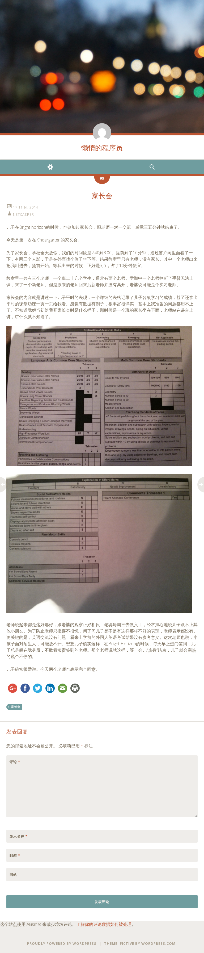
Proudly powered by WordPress (61, 943)
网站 (13, 874)
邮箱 (15, 855)
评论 (15, 761)
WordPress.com (158, 943)
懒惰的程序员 (102, 148)
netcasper (23, 214)
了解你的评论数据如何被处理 (103, 924)
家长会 (15, 707)
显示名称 (19, 836)
